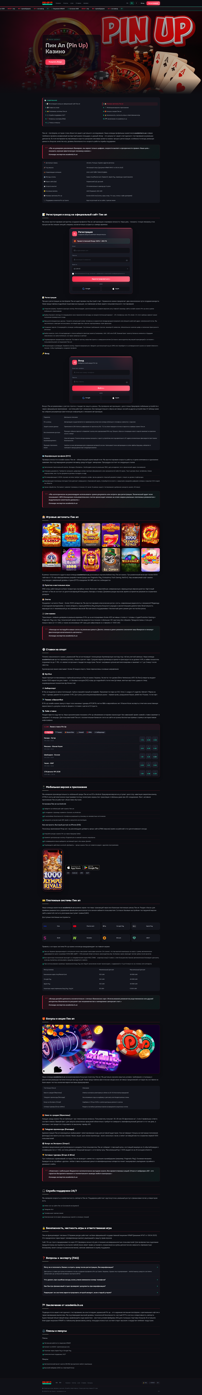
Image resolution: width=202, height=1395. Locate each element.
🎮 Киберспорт (100, 732)
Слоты (65, 3)
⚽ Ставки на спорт (53, 107)
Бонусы (90, 1383)
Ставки (78, 3)
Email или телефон (78, 368)
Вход (142, 3)
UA (127, 3)
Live (71, 3)
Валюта (74, 264)
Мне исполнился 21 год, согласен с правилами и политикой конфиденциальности (100, 273)
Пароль (74, 255)
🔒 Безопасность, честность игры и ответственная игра (122, 115)
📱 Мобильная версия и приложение (117, 107)
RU (132, 3)
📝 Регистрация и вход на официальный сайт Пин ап (63, 104)
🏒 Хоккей (80, 732)
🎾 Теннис (58, 732)
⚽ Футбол (48, 732)
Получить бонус (55, 62)
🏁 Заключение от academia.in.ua (116, 119)
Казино (58, 3)
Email (73, 246)
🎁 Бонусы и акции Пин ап (113, 111)
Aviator (86, 3)
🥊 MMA (89, 732)
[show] (126, 259)
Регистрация (153, 3)
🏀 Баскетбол (69, 732)
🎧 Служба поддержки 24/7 (56, 115)
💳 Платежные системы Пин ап (57, 111)
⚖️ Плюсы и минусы (53, 123)
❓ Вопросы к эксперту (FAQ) (56, 119)
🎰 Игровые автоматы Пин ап (114, 104)
